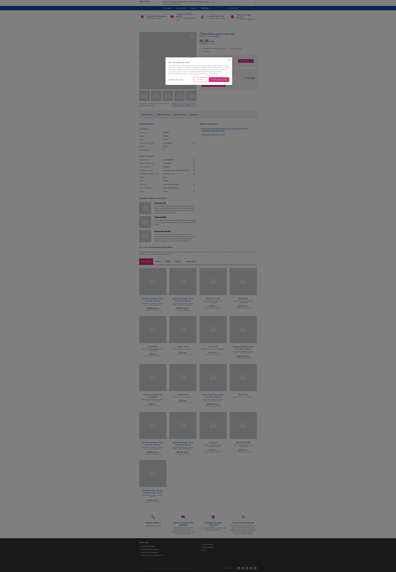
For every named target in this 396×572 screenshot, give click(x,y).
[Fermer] (229, 59)
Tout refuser (200, 79)
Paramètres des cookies (176, 79)
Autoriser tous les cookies (219, 79)
